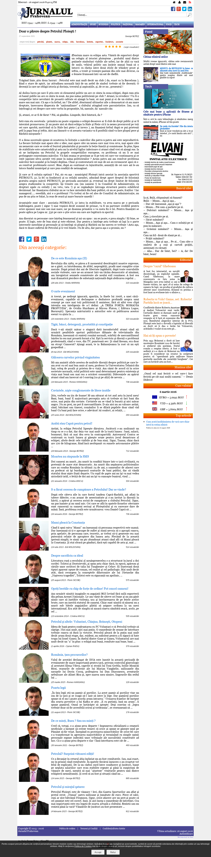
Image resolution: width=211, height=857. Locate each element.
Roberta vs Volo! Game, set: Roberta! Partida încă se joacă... (167, 300)
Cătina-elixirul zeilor (155, 56)
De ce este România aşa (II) (69, 258)
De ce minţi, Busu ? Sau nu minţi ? (73, 720)
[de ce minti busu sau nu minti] (34, 748)
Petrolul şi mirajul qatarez (68, 786)
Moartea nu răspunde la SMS (70, 456)
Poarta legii (58, 687)
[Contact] (184, 2)
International (155, 24)
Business (103, 24)
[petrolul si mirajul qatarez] (34, 814)
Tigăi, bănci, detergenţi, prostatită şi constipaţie (82, 324)
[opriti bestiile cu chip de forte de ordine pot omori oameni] (34, 615)
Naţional (128, 24)
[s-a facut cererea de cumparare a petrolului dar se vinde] (34, 516)
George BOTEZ (132, 36)
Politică (115, 24)
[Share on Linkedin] (190, 10)
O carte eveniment (63, 291)
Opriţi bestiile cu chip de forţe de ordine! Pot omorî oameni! (89, 588)
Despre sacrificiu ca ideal (67, 555)
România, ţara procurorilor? (69, 654)
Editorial (185, 260)
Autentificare (186, 833)
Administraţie (79, 24)
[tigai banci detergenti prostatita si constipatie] (34, 351)
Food (169, 24)
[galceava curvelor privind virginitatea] (34, 384)
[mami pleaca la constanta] (34, 549)
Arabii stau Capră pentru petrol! (71, 423)
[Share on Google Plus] (179, 10)
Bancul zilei (183, 188)
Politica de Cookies (83, 846)
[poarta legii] (34, 714)
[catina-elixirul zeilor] (168, 53)
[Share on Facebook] (173, 10)
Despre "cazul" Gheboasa (159, 266)
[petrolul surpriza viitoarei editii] (34, 781)
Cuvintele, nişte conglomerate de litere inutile (80, 390)
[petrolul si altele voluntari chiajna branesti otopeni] (34, 648)
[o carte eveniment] (34, 318)
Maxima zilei (183, 367)
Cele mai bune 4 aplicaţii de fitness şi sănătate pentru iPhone (168, 113)
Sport (93, 24)
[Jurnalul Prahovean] (174, 2)
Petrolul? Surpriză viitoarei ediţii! (72, 753)
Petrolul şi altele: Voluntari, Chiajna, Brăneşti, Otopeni (86, 621)
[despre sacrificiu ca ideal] (34, 582)
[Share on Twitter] (184, 10)
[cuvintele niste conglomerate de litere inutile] (34, 417)
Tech (177, 24)
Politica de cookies (67, 828)
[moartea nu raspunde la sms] (34, 483)
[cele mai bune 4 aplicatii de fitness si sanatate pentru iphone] (168, 108)
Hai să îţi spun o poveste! (159, 335)
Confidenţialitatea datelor (114, 828)
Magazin (140, 24)
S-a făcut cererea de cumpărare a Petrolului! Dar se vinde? (88, 489)
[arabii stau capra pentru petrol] (34, 450)
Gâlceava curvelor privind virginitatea (75, 357)
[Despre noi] (179, 2)
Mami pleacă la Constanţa (68, 522)
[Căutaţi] (189, 16)
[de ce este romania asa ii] (34, 285)
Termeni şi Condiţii (89, 828)
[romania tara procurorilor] (34, 681)
